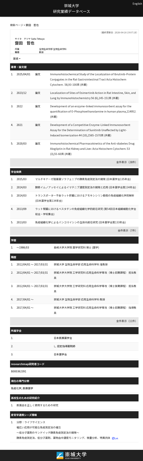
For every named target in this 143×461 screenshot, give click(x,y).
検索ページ (16, 25)
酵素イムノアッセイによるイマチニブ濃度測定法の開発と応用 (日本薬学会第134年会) (85, 187)
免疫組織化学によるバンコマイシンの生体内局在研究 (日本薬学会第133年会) (80, 222)
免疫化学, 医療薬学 (22, 388)
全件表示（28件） (127, 162)
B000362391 (18, 371)
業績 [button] (15, 58)
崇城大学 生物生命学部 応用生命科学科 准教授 (81, 264)
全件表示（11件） (127, 321)
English (137, 3)
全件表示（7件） (128, 230)
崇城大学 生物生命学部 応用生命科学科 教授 (79, 299)
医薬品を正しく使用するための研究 (37, 405)
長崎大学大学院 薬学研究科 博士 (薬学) (76, 247)
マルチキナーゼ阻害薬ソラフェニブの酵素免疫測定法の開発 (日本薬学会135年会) (83, 179)
